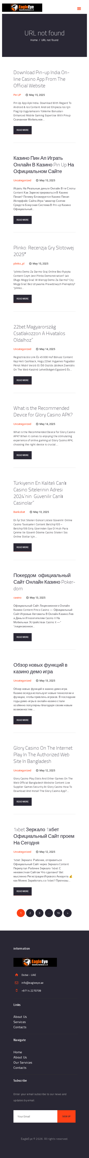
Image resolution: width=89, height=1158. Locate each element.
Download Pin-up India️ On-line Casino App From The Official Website (41, 79)
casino (17, 597)
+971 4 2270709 (31, 990)
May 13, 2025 (41, 511)
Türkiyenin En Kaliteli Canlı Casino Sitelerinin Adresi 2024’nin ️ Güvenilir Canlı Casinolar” (39, 493)
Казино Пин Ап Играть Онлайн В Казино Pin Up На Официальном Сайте (43, 164)
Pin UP (17, 94)
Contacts (19, 1027)
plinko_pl (18, 263)
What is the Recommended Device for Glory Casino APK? (43, 411)
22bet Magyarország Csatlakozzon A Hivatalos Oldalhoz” (39, 333)
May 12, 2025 (47, 770)
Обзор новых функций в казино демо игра (40, 668)
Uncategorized (22, 180)
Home (34, 40)
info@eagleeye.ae (33, 983)
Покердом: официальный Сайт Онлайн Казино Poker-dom (44, 582)
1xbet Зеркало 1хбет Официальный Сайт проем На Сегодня (44, 836)
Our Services (22, 1062)
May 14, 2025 (47, 349)
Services (19, 1022)
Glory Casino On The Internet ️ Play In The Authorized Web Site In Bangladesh (43, 754)
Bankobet (19, 511)
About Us (20, 1016)
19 (59, 913)
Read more (23, 130)
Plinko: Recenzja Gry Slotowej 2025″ (43, 250)
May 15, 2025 (37, 94)
